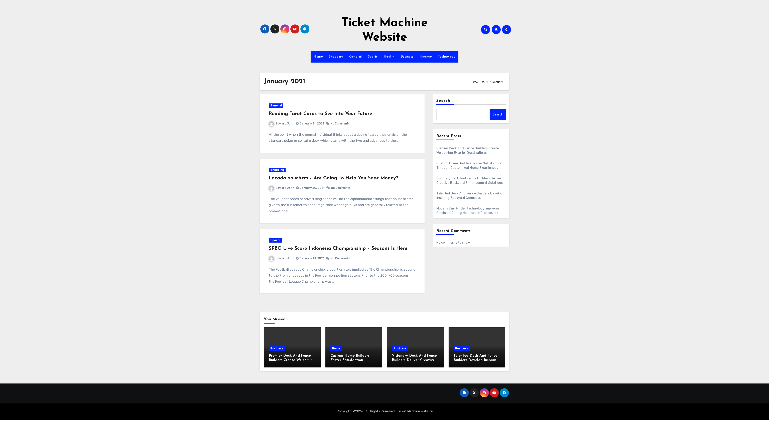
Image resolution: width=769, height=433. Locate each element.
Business (407, 56)
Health (389, 56)
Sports (373, 56)
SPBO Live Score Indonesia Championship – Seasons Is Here (338, 248)
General (355, 56)
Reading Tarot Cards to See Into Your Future (320, 113)
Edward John (285, 123)
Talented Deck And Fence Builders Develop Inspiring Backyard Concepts (476, 360)
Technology (446, 56)
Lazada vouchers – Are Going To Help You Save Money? (333, 178)
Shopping (336, 56)
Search (443, 101)
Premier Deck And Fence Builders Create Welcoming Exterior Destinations (292, 360)
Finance (425, 56)
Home (318, 56)
